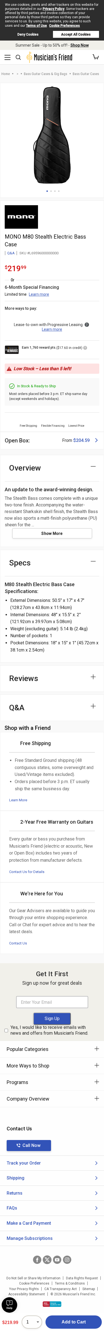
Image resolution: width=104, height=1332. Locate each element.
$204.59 (81, 440)
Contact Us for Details (26, 872)
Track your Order (24, 1163)
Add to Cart (74, 1322)
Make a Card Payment (29, 1223)
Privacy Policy (53, 9)
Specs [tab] (20, 562)
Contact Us (18, 943)
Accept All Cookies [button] (76, 34)
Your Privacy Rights (24, 1289)
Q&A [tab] (16, 707)
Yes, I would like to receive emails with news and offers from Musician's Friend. (49, 1030)
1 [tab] (47, 191)
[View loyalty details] (85, 349)
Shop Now (79, 45)
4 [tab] (59, 191)
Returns (14, 1193)
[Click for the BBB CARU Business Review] (52, 1304)
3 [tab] (55, 191)
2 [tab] (51, 191)
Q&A (11, 253)
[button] (95, 57)
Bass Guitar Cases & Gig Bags (45, 74)
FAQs (12, 1208)
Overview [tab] (25, 468)
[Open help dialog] (9, 1305)
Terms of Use (36, 26)
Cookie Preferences (64, 26)
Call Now (31, 1145)
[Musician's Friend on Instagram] (67, 1260)
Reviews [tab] (23, 678)
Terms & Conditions (70, 1283)
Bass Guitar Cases (86, 74)
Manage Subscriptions (30, 1238)
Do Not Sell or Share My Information (33, 1278)
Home (5, 74)
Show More (52, 533)
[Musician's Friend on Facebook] (37, 1260)
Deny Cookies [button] (28, 34)
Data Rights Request (82, 1278)
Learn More (18, 800)
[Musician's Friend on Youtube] (57, 1260)
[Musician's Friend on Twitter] (47, 1260)
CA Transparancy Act (60, 1289)
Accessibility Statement (26, 1294)
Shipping (15, 1178)
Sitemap (88, 1289)
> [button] (17, 74)
